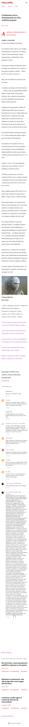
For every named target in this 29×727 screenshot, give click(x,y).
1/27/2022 (8, 617)
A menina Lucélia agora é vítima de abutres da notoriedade (12, 700)
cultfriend (8, 438)
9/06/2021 (8, 488)
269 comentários (14, 689)
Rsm (7, 400)
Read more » (24, 671)
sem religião (6, 378)
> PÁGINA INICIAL (6, 653)
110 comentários (14, 708)
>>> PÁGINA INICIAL (6, 716)
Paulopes (7, 2)
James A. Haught (7, 375)
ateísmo (12, 372)
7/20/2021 (8, 396)
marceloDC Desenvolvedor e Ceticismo (14, 423)
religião (17, 375)
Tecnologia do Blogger (15, 723)
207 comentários (14, 671)
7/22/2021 (8, 434)
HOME (3, 6)
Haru (7, 460)
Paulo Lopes (8, 449)
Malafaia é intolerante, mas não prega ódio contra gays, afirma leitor (13, 681)
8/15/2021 (8, 467)
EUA (17, 372)
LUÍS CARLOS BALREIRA (12, 483)
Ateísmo (10, 6)
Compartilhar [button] (5, 380)
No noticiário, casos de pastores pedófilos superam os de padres (14, 664)
